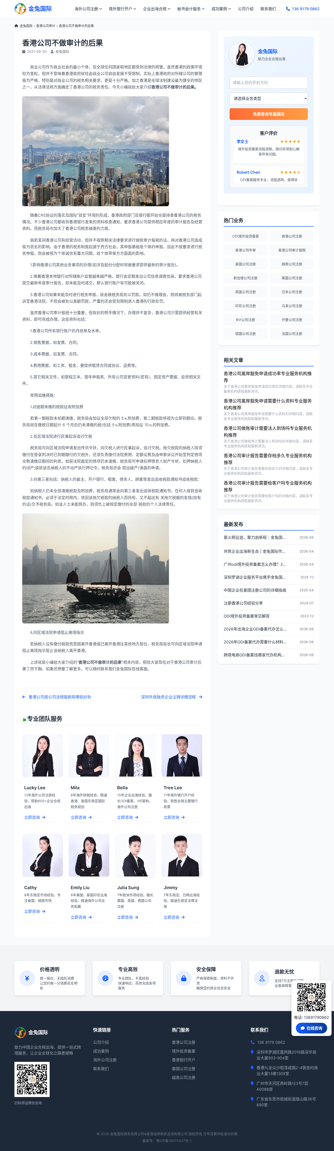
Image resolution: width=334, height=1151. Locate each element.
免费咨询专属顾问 (268, 114)
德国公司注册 (245, 333)
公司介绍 (246, 8)
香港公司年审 (245, 250)
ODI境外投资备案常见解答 (247, 616)
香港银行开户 (183, 1059)
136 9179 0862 (306, 8)
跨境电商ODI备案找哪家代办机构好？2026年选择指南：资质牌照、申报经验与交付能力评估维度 (255, 654)
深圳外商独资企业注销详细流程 (169, 696)
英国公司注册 (245, 292)
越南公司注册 (292, 264)
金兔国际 (26, 26)
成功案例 (219, 8)
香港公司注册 (292, 236)
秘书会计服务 (189, 8)
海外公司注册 (86, 8)
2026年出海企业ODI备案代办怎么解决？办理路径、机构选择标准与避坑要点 (255, 629)
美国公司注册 (292, 278)
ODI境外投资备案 (245, 236)
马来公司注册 (292, 306)
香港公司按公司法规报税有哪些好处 (59, 696)
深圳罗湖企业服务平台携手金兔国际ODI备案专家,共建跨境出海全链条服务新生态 (255, 577)
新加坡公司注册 (245, 278)
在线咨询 (314, 1028)
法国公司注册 (292, 333)
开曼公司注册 (292, 320)
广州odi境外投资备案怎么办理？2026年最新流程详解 (255, 564)
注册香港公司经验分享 (243, 603)
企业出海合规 (155, 8)
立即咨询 (32, 817)
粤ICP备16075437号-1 (174, 1141)
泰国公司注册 (245, 264)
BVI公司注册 (245, 320)
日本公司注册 (292, 292)
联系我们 (268, 8)
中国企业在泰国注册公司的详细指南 (255, 590)
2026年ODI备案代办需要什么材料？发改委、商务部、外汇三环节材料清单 (255, 641)
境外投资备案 (183, 1051)
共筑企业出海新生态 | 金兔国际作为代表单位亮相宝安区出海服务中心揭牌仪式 (255, 551)
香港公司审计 (45, 26)
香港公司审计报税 (292, 250)
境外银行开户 (120, 8)
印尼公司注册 (245, 306)
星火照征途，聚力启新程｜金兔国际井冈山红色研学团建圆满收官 (255, 537)
